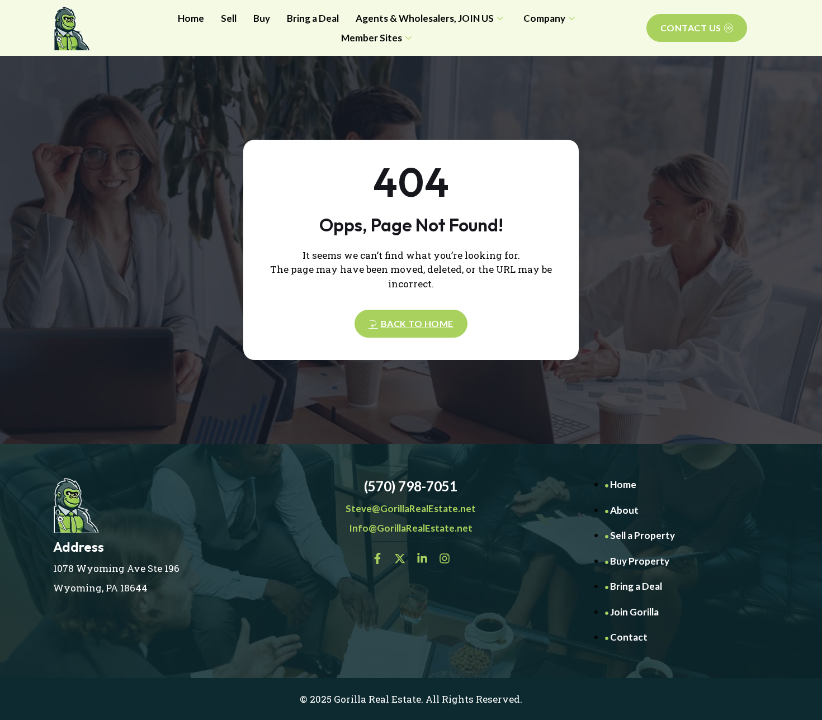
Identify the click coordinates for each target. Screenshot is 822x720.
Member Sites (371, 38)
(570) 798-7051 (410, 486)
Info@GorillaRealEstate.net (411, 528)
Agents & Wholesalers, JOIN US (425, 18)
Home (191, 18)
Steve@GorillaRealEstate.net (411, 508)
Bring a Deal (313, 18)
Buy (261, 18)
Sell (229, 18)
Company (544, 18)
